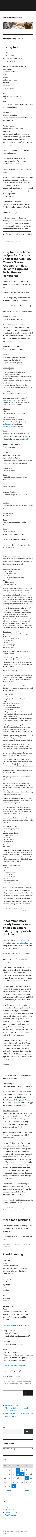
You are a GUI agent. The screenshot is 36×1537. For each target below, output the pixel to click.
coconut (26, 242)
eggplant (23, 911)
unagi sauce (16, 1103)
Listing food (11, 47)
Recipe (5, 1210)
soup (9, 1210)
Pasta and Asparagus (10, 1325)
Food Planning (13, 1254)
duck (17, 1210)
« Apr (9, 1490)
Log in (7, 1507)
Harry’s (20, 58)
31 (13, 1486)
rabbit (5, 1212)
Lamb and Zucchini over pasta (14, 1366)
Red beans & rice (8, 424)
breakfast (6, 911)
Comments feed (11, 1512)
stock (13, 1210)
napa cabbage (24, 1210)
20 (27, 1478)
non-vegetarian (24, 1208)
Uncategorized (16, 1244)
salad (29, 1381)
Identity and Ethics (12, 1405)
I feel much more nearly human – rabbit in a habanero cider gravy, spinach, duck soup (17, 927)
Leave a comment (8, 244)
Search (5, 1427)
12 (22, 1474)
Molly (20, 385)
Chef (30, 1226)
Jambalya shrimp (8, 426)
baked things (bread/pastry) (21, 909)
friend (23, 943)
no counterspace (12, 17)
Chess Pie (5, 436)
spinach (9, 1212)
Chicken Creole (7, 400)
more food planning (16, 1220)
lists (17, 242)
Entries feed (9, 1510)
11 (18, 1474)
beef (21, 242)
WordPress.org (10, 1515)
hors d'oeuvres (13, 911)
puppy (25, 1371)
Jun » (27, 1490)
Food (13, 242)
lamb (8, 1383)
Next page (30, 1395)
